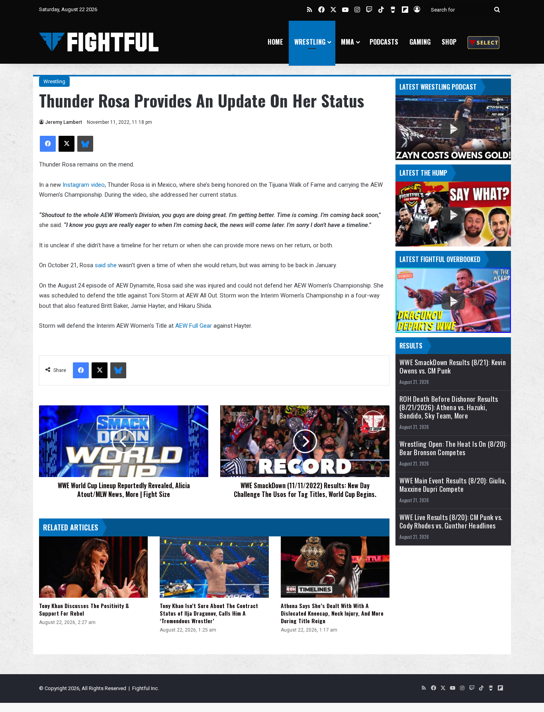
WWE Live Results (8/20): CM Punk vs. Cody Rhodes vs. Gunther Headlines (450, 521)
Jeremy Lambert (63, 122)
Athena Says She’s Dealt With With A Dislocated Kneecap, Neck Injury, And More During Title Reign (332, 613)
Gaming (420, 42)
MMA (347, 42)
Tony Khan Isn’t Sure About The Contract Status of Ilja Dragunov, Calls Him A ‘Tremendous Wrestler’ (209, 613)
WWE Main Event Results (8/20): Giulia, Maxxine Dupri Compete (453, 484)
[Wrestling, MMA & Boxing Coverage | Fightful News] (99, 42)
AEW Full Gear (194, 325)
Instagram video (84, 184)
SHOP (449, 42)
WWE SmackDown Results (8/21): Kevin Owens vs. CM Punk (452, 366)
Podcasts (384, 42)
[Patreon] (483, 42)
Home (275, 42)
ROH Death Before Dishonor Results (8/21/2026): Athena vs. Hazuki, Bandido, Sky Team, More (448, 407)
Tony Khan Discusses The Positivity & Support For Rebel (84, 609)
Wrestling (309, 42)
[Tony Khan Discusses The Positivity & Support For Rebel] (93, 567)
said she (106, 265)
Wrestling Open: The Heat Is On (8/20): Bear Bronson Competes (453, 448)
